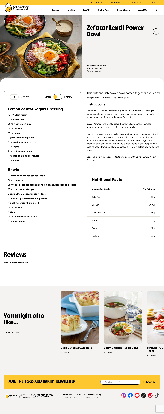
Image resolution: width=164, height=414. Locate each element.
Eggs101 (86, 10)
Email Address (112, 382)
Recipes (55, 10)
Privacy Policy (94, 394)
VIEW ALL (9, 332)
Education (116, 3)
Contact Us (80, 394)
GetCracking (96, 3)
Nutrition (71, 10)
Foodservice (136, 3)
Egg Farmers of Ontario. (89, 397)
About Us (142, 10)
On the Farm (103, 10)
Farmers (154, 3)
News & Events (123, 10)
